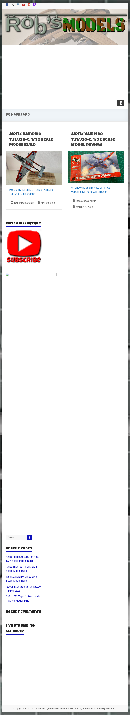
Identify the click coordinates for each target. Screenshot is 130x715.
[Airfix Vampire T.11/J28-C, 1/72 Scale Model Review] (96, 153)
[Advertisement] (65, 70)
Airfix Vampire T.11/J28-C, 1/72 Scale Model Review (93, 140)
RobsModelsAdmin (24, 203)
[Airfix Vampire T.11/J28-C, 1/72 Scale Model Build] (34, 153)
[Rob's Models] (65, 11)
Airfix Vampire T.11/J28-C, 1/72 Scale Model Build (31, 140)
